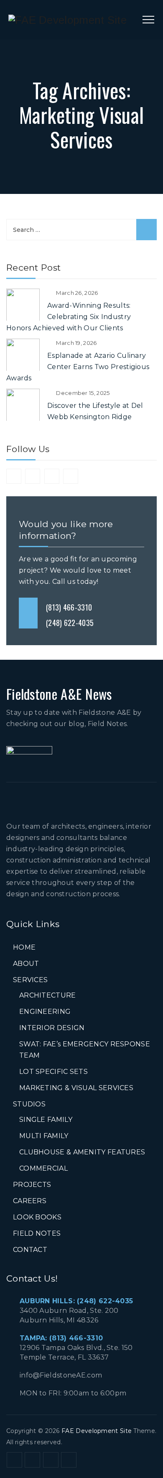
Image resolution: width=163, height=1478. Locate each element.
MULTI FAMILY (44, 1136)
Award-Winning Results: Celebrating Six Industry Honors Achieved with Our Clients (68, 317)
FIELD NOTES (37, 1233)
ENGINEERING (45, 1011)
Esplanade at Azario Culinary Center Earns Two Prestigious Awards (77, 367)
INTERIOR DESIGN (52, 1028)
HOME (24, 947)
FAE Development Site (96, 1431)
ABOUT (26, 964)
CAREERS (29, 1201)
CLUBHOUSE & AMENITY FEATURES (82, 1152)
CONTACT (30, 1250)
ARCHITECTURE (47, 995)
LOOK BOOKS (37, 1217)
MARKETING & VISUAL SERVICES (76, 1088)
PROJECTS (32, 1185)
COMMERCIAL (43, 1168)
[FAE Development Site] (67, 20)
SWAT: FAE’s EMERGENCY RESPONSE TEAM (84, 1049)
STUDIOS (29, 1104)
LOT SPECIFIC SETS (53, 1072)
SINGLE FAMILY (45, 1120)
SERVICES (30, 980)
